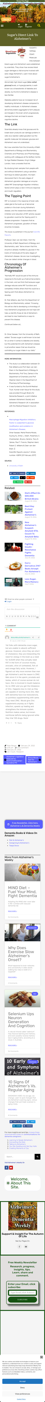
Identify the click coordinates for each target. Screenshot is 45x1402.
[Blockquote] (23, 616)
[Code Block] (26, 616)
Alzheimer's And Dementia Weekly (22, 3)
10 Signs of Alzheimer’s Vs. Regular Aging (22, 1086)
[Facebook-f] (7, 1168)
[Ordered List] (17, 616)
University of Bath (16, 466)
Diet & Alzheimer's (16, 840)
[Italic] (9, 616)
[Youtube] (11, 1168)
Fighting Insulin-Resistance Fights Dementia (30, 550)
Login (9, 601)
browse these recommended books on (22, 1134)
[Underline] (12, 616)
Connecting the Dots (17, 1142)
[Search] (37, 1157)
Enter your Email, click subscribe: (21, 1286)
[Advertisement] (22, 795)
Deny (22, 1388)
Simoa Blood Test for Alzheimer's (33, 760)
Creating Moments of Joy (19, 1148)
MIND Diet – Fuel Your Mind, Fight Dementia (22, 891)
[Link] (29, 616)
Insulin (12, 752)
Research (20, 752)
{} (32, 616)
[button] (41, 1357)
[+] (34, 616)
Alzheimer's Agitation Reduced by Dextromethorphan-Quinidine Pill (15, 760)
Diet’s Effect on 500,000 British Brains (32, 496)
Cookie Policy (21, 1399)
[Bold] (6, 616)
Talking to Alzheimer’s (17, 1144)
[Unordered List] (20, 616)
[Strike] (15, 616)
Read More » (12, 911)
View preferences (22, 1394)
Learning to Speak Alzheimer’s (20, 1140)
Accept (23, 1381)
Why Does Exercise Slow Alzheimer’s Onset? (21, 953)
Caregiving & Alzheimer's (19, 843)
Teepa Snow (14, 846)
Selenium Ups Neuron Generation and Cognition (21, 1019)
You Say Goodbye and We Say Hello (23, 1146)
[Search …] (39, 25)
